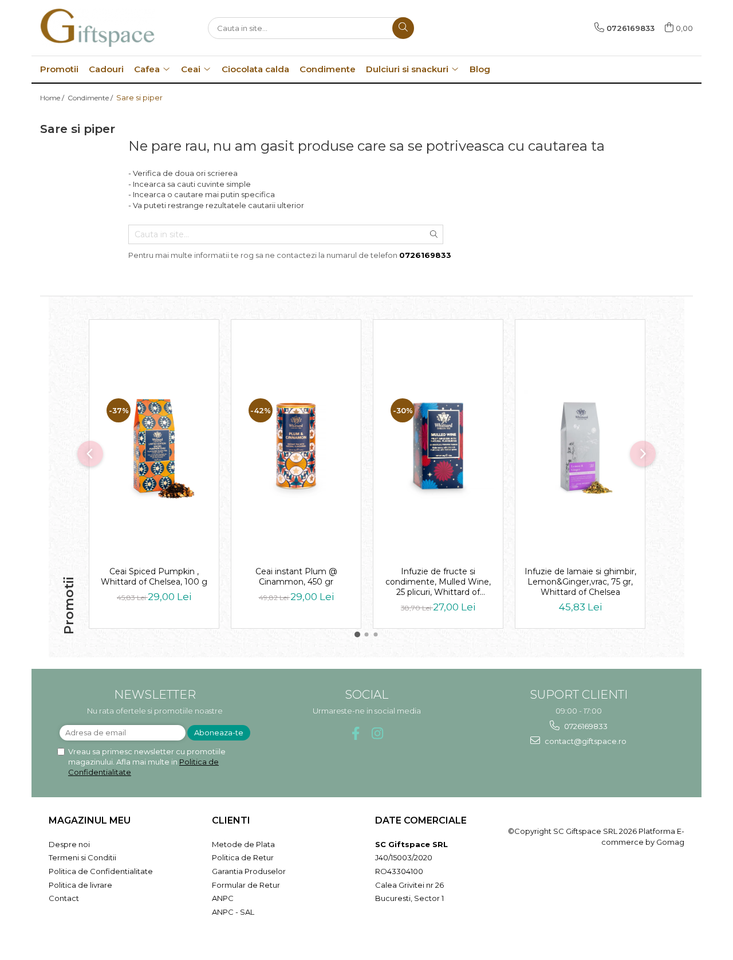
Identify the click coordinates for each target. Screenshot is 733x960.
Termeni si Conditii (82, 857)
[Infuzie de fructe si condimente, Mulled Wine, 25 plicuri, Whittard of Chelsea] (438, 446)
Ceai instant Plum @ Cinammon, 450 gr (296, 576)
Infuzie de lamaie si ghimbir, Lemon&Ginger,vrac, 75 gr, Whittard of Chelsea (580, 581)
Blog (480, 69)
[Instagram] (378, 733)
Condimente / (91, 97)
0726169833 (585, 726)
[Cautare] (403, 28)
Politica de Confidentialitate (101, 871)
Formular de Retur (246, 885)
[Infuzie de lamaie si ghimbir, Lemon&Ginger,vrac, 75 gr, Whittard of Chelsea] (580, 446)
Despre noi (69, 844)
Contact (64, 898)
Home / (53, 97)
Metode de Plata (243, 844)
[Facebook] (356, 733)
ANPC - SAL (233, 911)
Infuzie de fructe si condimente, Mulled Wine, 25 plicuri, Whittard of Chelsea (438, 581)
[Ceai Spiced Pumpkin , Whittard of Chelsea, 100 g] (154, 446)
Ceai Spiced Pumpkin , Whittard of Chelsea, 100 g (154, 576)
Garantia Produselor (249, 871)
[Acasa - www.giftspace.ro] (97, 28)
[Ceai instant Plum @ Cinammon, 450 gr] (296, 446)
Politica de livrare (80, 885)
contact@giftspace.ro (584, 741)
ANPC (223, 898)
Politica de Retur (243, 857)
